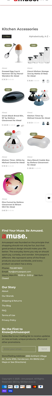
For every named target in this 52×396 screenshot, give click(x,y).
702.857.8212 (16, 268)
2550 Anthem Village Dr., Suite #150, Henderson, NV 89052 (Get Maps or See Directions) (24, 359)
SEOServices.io (27, 382)
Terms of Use (8, 315)
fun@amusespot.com (20, 271)
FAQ (4, 310)
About (5, 291)
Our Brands (8, 296)
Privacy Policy (9, 320)
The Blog (6, 305)
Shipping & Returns (12, 301)
